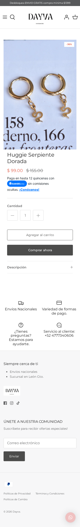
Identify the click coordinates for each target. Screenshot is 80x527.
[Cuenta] (65, 17)
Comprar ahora (40, 250)
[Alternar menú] (5, 17)
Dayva (16, 511)
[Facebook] (5, 403)
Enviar (14, 456)
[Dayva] (40, 17)
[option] (40, 94)
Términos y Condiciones (50, 493)
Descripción (16, 267)
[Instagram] (11, 403)
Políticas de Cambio (16, 499)
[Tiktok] (18, 403)
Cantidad (14, 206)
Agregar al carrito (40, 235)
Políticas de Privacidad (17, 493)
